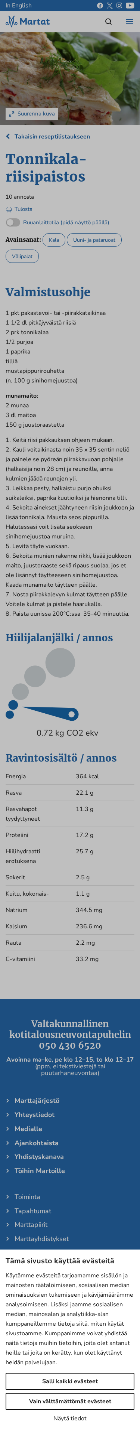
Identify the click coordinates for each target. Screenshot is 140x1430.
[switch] (58, 220)
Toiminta (27, 1196)
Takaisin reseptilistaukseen (51, 137)
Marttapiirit (31, 1224)
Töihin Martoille (40, 1170)
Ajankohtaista (37, 1143)
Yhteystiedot (35, 1114)
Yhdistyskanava (39, 1156)
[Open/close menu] (129, 21)
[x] (110, 6)
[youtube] (130, 6)
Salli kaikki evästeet (70, 1381)
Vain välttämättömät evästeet (70, 1401)
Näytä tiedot (70, 1418)
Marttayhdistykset (42, 1238)
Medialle (28, 1128)
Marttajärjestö (37, 1100)
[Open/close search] (108, 21)
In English (19, 5)
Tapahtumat (33, 1210)
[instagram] (119, 6)
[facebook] (100, 6)
